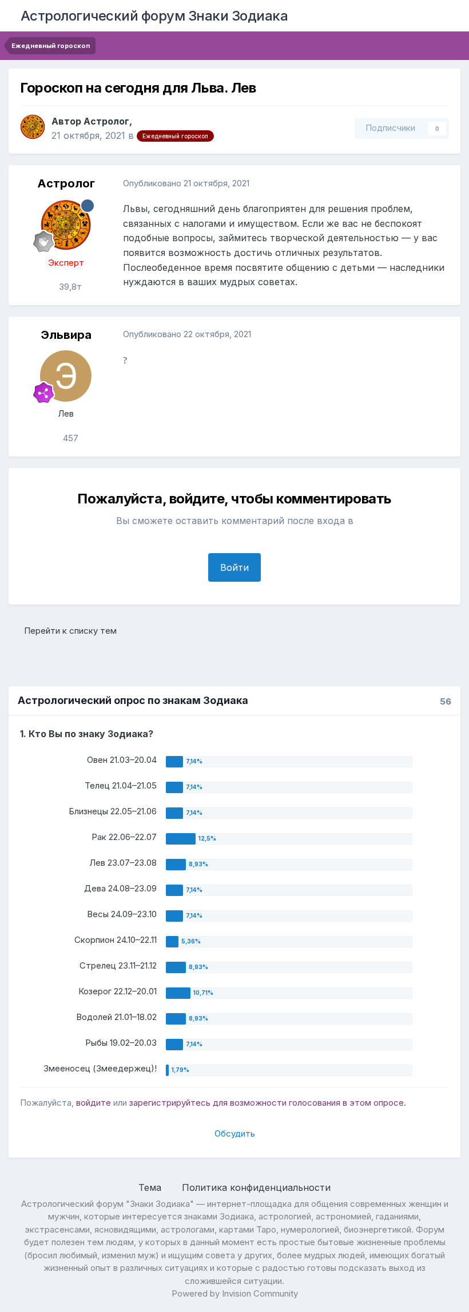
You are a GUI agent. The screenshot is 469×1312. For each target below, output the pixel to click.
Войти (234, 567)
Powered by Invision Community (235, 1293)
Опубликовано (186, 183)
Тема (151, 1187)
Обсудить (234, 1133)
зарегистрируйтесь (169, 1102)
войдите (93, 1102)
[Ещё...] (439, 183)
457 (69, 438)
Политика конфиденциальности (256, 1187)
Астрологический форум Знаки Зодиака (154, 15)
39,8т (69, 286)
